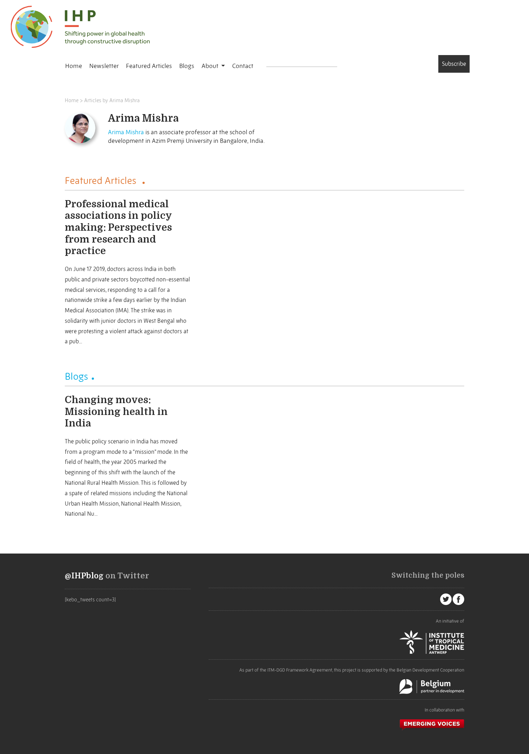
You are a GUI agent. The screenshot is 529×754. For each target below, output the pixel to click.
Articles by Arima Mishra (112, 100)
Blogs (186, 66)
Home (73, 66)
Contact (242, 66)
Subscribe (454, 63)
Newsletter (104, 66)
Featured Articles (149, 66)
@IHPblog (84, 576)
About (211, 66)
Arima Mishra (126, 132)
